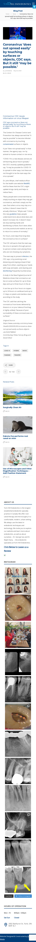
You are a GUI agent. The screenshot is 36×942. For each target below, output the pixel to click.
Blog (5, 73)
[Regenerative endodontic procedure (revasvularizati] (18, 852)
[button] (34, 6)
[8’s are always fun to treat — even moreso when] (18, 662)
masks (25, 350)
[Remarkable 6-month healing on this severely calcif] (18, 880)
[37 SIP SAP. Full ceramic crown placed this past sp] (18, 608)
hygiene (16, 350)
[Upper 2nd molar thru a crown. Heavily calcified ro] (18, 825)
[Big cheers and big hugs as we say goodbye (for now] (18, 635)
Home (7, 14)
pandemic (7, 355)
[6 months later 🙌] (18, 744)
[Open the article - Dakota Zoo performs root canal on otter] (10, 424)
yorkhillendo (8, 70)
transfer (17, 355)
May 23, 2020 (18, 70)
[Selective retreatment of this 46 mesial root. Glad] (18, 689)
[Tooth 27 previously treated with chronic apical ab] (18, 716)
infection (25, 256)
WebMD (27, 183)
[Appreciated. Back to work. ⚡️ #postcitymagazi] (18, 580)
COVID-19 (7, 350)
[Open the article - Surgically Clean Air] (10, 395)
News (14, 14)
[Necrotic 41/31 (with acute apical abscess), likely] (18, 798)
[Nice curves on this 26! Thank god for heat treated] (18, 771)
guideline (13, 214)
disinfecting (7, 271)
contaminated (8, 144)
